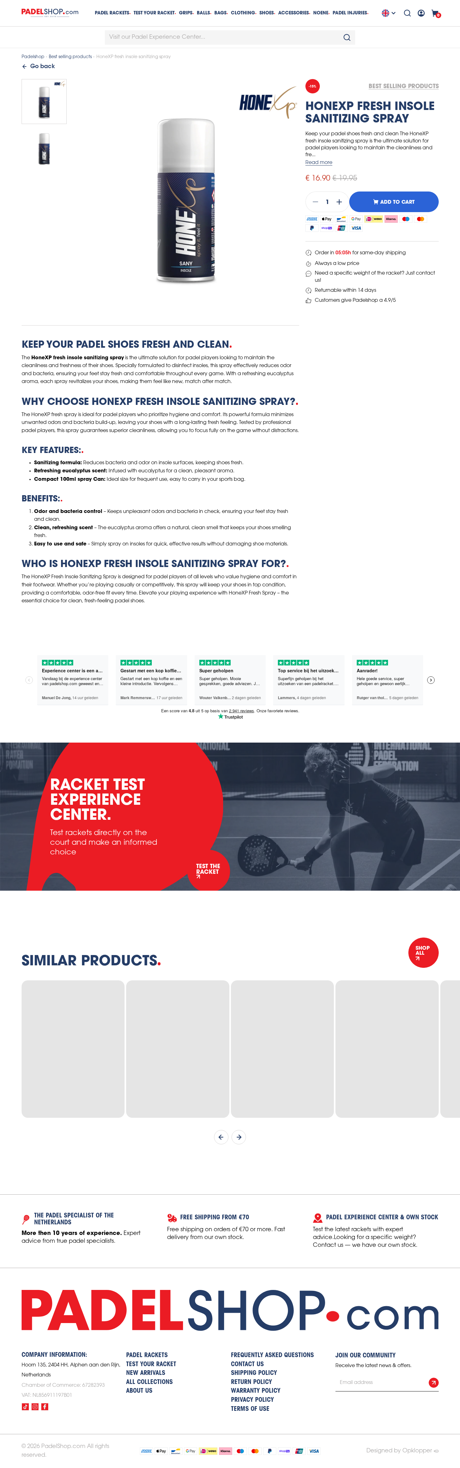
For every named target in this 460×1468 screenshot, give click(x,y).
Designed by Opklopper (399, 1450)
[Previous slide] (221, 1137)
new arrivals (145, 1373)
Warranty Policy (255, 1391)
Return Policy (251, 1382)
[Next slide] (239, 1137)
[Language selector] (389, 13)
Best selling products (70, 57)
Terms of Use (250, 1409)
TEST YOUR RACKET (154, 13)
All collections (149, 1382)
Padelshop (33, 57)
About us (139, 1391)
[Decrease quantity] (313, 202)
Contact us (247, 1364)
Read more (318, 162)
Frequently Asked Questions (272, 1355)
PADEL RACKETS (147, 1355)
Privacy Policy (252, 1400)
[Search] (407, 13)
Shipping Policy (254, 1373)
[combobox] (230, 37)
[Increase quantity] (341, 202)
